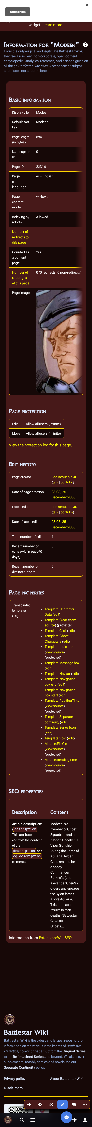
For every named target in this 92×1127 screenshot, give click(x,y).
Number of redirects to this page (20, 237)
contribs (67, 482)
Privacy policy (14, 1079)
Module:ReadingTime (61, 760)
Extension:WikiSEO (55, 937)
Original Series (74, 1051)
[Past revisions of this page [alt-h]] (51, 1104)
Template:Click (55, 630)
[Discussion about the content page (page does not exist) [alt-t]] (74, 1104)
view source (55, 652)
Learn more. (52, 25)
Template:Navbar (57, 674)
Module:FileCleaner (59, 744)
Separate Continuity (19, 1067)
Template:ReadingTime (62, 700)
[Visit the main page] (8, 1120)
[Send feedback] (66, 1117)
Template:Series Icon (60, 727)
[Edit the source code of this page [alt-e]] (62, 1104)
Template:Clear (56, 620)
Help (85, 44)
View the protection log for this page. (40, 445)
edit (56, 614)
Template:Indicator (59, 647)
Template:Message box (62, 663)
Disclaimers (13, 1088)
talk (55, 482)
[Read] (40, 1104)
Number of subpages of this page (20, 277)
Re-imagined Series (28, 1056)
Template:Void (55, 738)
